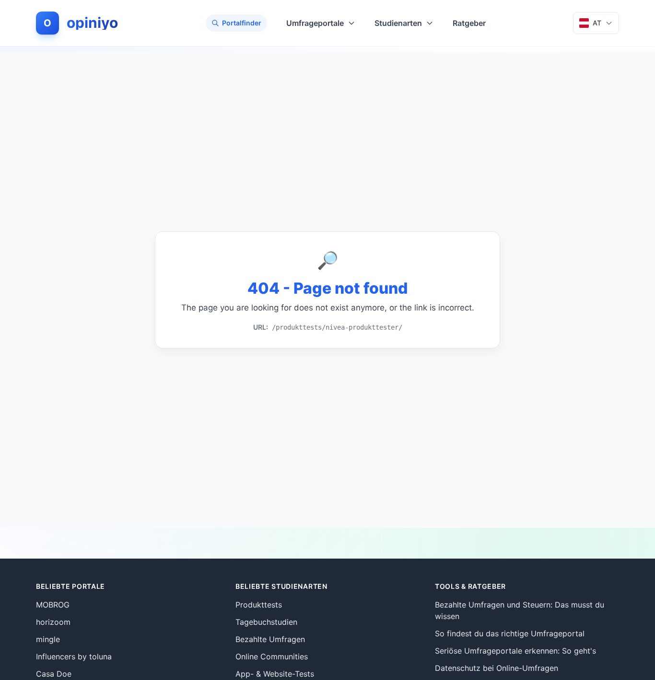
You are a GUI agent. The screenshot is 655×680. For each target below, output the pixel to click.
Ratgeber (469, 23)
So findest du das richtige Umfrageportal (510, 633)
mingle (48, 639)
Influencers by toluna (74, 656)
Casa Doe (53, 674)
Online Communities (271, 656)
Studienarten (398, 23)
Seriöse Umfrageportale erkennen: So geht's (515, 651)
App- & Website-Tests (274, 674)
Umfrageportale (315, 23)
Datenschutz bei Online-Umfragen (496, 668)
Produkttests (258, 604)
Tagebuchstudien (266, 622)
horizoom (53, 622)
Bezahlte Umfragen (270, 639)
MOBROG (53, 604)
